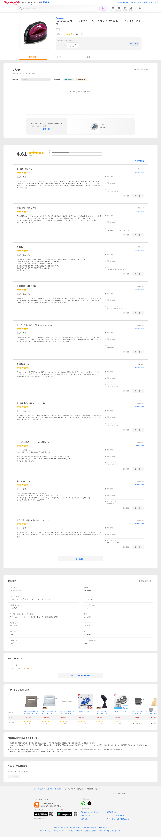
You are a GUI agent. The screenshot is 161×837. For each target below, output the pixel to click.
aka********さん (139, 485)
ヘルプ (155, 2)
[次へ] (151, 710)
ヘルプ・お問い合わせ (104, 831)
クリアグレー (13, 776)
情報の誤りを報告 (147, 581)
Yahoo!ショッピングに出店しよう (140, 2)
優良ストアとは (86, 815)
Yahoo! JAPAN (122, 2)
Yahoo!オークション (89, 827)
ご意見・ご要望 (116, 831)
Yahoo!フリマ (102, 827)
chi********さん (139, 446)
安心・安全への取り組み (115, 815)
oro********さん (139, 524)
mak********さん (139, 211)
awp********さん (139, 328)
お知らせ (84, 819)
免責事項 (87, 831)
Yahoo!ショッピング (61, 827)
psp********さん (139, 289)
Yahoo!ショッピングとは (89, 812)
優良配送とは (111, 812)
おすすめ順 (140, 161)
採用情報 (93, 831)
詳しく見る (134, 43)
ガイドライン (79, 831)
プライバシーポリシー (46, 831)
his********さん (139, 250)
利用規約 (71, 831)
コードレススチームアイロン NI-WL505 (48, 789)
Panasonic (60, 18)
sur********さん (139, 407)
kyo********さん (139, 172)
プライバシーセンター (60, 831)
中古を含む (82, 79)
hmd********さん (139, 367)
